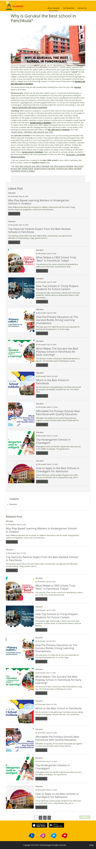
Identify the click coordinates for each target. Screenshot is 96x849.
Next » (84, 817)
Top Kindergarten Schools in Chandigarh (53, 441)
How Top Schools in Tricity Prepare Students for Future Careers (57, 287)
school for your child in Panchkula (68, 168)
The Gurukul (14, 196)
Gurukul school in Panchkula (44, 168)
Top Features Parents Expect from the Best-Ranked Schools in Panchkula (39, 230)
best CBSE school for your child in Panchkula (32, 166)
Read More (14, 214)
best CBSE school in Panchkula (61, 166)
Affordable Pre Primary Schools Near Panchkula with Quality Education (58, 412)
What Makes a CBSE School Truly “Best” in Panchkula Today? (56, 259)
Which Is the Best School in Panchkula (52, 381)
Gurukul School (27, 168)
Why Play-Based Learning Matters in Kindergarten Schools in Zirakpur (38, 201)
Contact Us (82, 8)
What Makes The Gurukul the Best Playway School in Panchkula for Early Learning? (57, 351)
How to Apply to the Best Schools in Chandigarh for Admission (57, 469)
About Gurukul (53, 8)
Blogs (91, 845)
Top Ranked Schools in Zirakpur (23, 171)
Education (12, 193)
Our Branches (68, 8)
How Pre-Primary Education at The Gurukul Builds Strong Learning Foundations (57, 320)
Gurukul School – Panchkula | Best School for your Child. (32, 132)
